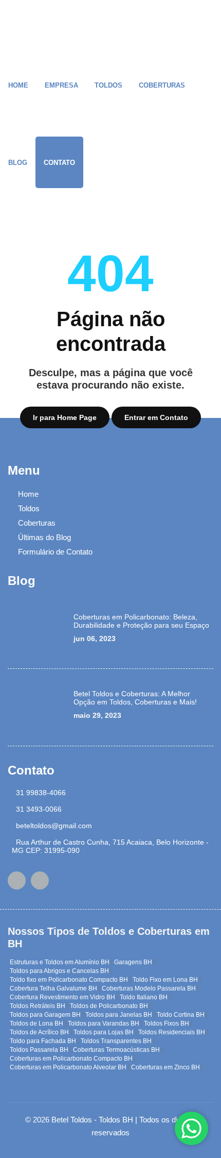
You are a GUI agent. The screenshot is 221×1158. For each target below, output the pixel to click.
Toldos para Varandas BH (103, 1023)
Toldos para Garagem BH (45, 1014)
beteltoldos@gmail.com (54, 825)
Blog (17, 162)
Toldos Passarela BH (39, 1049)
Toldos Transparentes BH (116, 1041)
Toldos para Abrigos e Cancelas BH (59, 971)
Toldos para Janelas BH (118, 1014)
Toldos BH (116, 1119)
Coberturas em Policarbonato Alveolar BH (68, 1067)
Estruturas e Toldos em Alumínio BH (59, 962)
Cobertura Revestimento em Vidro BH (62, 997)
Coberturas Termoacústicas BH (116, 1049)
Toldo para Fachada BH (43, 1041)
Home (18, 85)
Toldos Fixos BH (166, 1023)
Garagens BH (133, 962)
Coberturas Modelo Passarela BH (149, 988)
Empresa (61, 85)
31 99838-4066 (41, 792)
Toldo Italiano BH (144, 997)
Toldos (108, 85)
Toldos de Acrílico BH (39, 1032)
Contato (59, 162)
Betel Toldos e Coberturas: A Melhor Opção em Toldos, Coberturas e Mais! (135, 698)
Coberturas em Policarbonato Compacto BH (71, 1058)
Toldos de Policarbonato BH (109, 1006)
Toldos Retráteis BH (37, 1006)
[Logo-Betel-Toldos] (23, 25)
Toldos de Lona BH (36, 1023)
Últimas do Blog (44, 537)
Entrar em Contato (156, 417)
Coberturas (162, 85)
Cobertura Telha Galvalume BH (53, 988)
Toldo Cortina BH (181, 1014)
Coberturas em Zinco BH (165, 1067)
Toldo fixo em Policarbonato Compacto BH (69, 979)
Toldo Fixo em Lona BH (165, 979)
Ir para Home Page (65, 417)
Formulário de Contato (55, 551)
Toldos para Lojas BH (103, 1032)
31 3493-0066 (39, 809)
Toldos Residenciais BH (171, 1032)
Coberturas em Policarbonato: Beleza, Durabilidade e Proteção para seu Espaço (141, 621)
